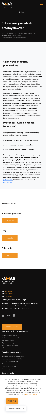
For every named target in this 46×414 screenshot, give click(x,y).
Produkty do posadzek (10, 361)
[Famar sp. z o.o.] (7, 5)
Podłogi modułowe (9, 366)
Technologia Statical (9, 335)
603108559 (8, 294)
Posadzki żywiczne (8, 369)
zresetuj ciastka (12, 327)
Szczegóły (10, 221)
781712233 (8, 291)
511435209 (8, 296)
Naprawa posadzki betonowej (13, 356)
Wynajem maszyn (8, 343)
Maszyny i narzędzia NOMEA (12, 359)
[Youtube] (8, 315)
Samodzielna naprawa (10, 345)
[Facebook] (3, 315)
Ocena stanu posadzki (10, 364)
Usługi (21, 12)
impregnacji (7, 182)
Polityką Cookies (31, 394)
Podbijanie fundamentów (11, 338)
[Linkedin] (14, 315)
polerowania (8, 180)
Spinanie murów (8, 340)
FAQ (3, 348)
